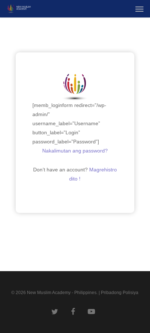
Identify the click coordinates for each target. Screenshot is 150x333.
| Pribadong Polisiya (118, 292)
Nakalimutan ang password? (75, 151)
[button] (139, 8)
